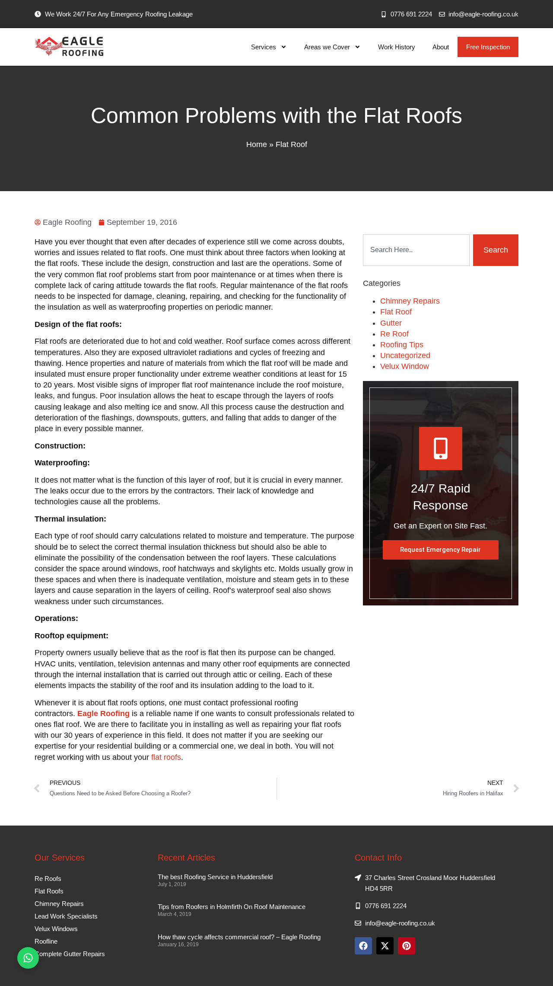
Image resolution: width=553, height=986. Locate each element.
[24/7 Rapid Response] (440, 448)
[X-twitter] (385, 945)
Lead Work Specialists (66, 916)
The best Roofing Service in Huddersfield (215, 876)
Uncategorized (405, 355)
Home (256, 144)
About (440, 47)
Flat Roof (291, 144)
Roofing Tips (401, 344)
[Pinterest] (406, 945)
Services (263, 47)
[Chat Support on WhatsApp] (28, 958)
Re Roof (394, 334)
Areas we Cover (327, 47)
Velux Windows (56, 928)
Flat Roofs (49, 891)
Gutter (391, 323)
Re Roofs (48, 878)
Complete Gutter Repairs (70, 953)
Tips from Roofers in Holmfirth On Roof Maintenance (231, 906)
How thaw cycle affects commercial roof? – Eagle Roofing (239, 937)
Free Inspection (488, 47)
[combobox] (416, 250)
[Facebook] (363, 945)
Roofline (46, 941)
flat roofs (166, 757)
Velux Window (404, 366)
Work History (396, 47)
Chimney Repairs (410, 301)
